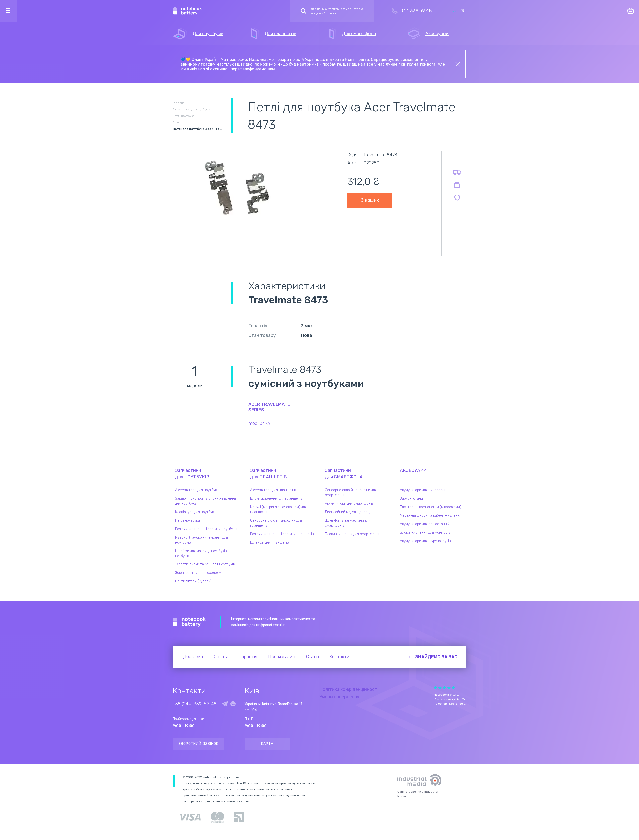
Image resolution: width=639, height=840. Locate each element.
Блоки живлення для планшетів (276, 498)
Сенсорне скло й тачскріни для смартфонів (351, 492)
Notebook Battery (189, 622)
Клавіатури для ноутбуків (196, 512)
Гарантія (248, 656)
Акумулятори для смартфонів (349, 503)
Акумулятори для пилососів (422, 490)
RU (463, 10)
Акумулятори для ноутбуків (197, 490)
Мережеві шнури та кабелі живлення (430, 515)
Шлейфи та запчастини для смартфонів (347, 523)
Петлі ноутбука (187, 520)
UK (454, 10)
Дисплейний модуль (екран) (348, 512)
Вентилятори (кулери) (193, 581)
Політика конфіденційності (349, 689)
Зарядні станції (412, 498)
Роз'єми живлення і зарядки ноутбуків (206, 529)
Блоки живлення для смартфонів (352, 534)
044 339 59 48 (416, 10)
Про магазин (281, 656)
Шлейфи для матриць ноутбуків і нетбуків (202, 553)
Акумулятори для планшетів (273, 490)
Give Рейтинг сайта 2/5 (440, 688)
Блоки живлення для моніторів (425, 532)
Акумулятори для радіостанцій (425, 524)
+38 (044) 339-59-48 (195, 704)
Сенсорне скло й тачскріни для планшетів (276, 523)
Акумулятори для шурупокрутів (425, 541)
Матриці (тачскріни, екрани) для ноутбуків (201, 540)
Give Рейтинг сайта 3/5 (444, 688)
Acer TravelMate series (269, 407)
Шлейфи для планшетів (269, 542)
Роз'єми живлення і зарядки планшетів (282, 534)
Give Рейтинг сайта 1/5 (435, 688)
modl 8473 (259, 423)
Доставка (193, 656)
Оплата (221, 656)
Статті (312, 656)
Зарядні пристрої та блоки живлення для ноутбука (205, 501)
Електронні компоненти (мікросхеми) (430, 507)
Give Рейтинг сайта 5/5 (453, 688)
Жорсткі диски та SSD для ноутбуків (205, 564)
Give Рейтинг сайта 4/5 (449, 688)
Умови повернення (339, 697)
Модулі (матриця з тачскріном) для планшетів (278, 509)
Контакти (339, 656)
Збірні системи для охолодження (202, 573)
